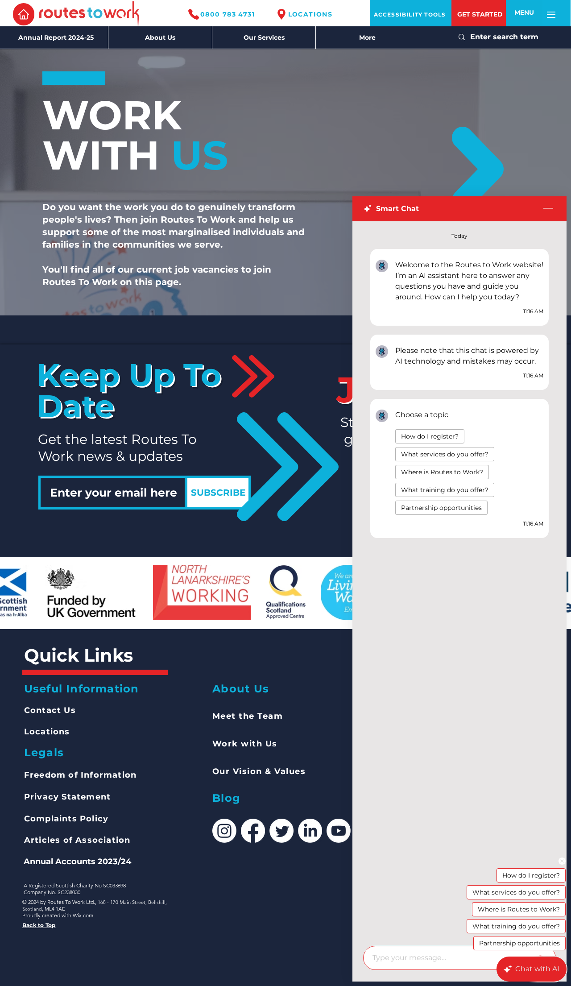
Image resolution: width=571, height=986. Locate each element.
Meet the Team (247, 716)
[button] (524, 12)
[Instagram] (224, 831)
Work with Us (244, 744)
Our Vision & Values (259, 771)
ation (124, 775)
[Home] (23, 14)
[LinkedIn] (310, 831)
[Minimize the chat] (548, 209)
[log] (459, 580)
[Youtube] (339, 831)
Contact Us (50, 710)
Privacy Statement (67, 797)
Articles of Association (77, 840)
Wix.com (83, 915)
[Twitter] (281, 831)
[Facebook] (253, 831)
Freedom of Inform (68, 775)
